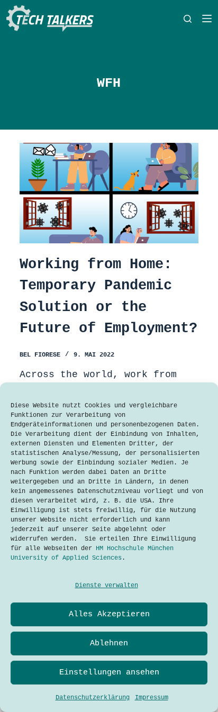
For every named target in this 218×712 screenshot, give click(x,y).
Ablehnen (109, 643)
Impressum (151, 697)
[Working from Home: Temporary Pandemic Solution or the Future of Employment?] (109, 193)
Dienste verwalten (106, 585)
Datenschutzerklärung (93, 697)
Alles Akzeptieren (109, 614)
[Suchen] (188, 19)
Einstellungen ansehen (109, 672)
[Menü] (207, 18)
